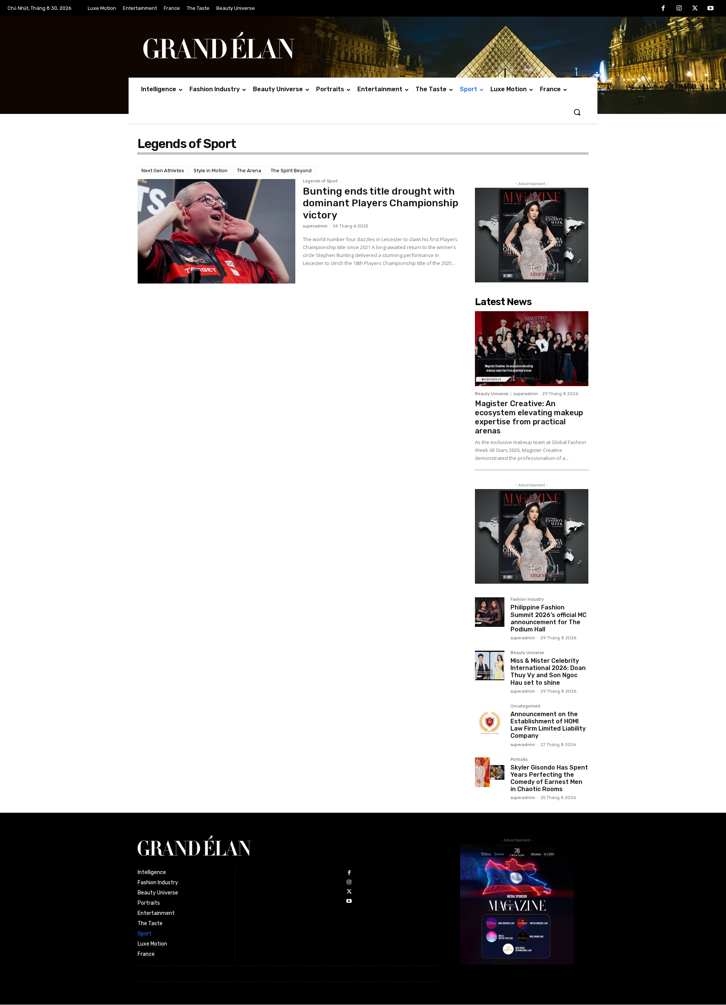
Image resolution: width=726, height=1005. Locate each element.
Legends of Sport (320, 181)
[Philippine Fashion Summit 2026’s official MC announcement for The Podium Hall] (489, 612)
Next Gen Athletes (162, 170)
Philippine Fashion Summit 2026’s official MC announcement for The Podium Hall (548, 618)
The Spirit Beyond (291, 170)
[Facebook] (664, 9)
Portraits (518, 759)
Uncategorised (525, 706)
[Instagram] (679, 9)
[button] (577, 112)
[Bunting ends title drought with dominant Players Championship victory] (216, 231)
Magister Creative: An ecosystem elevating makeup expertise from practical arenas (529, 417)
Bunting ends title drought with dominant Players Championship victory (380, 203)
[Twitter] (695, 9)
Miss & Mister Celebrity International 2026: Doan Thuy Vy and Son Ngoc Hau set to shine (548, 671)
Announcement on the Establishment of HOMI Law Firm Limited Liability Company (548, 725)
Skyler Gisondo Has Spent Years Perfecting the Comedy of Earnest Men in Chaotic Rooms (549, 778)
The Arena (249, 170)
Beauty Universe (492, 394)
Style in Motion (211, 170)
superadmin (315, 226)
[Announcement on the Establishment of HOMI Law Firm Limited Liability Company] (489, 719)
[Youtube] (710, 9)
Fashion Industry (527, 599)
